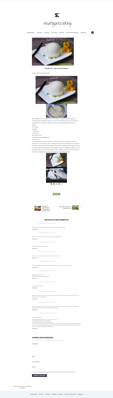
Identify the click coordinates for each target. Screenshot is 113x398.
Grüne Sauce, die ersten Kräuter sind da (65, 207)
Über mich (39, 32)
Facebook (61, 32)
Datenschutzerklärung (72, 32)
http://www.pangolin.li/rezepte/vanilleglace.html (41, 276)
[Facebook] (51, 184)
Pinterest (46, 32)
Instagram (54, 32)
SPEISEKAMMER (30, 32)
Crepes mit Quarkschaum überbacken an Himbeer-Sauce (46, 208)
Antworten (34, 229)
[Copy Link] (62, 184)
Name (33, 356)
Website (34, 367)
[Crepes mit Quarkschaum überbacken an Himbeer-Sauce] (37, 208)
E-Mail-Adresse (36, 362)
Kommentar (35, 344)
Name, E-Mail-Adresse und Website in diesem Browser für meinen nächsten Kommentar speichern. (55, 372)
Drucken (57, 194)
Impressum (83, 32)
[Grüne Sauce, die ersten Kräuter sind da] (75, 207)
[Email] (59, 184)
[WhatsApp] (56, 184)
